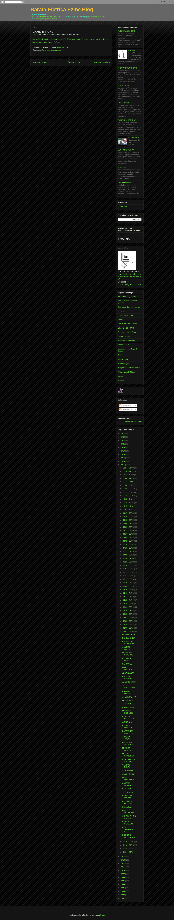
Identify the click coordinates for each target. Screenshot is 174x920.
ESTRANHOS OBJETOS (127, 732)
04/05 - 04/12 (128, 600)
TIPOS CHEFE (128, 704)
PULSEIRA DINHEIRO (127, 31)
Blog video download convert (129, 307)
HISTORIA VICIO (126, 659)
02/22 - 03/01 (128, 621)
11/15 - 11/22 (128, 489)
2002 (123, 898)
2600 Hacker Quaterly (127, 297)
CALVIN (131, 51)
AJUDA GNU (127, 722)
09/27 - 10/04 (128, 513)
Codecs (121, 311)
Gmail (120, 319)
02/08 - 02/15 (128, 628)
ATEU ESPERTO (129, 697)
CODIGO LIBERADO (127, 726)
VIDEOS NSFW (125, 183)
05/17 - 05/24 (128, 579)
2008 (123, 877)
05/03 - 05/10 (128, 586)
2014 (123, 856)
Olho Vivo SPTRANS (126, 328)
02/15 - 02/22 (128, 624)
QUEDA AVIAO (128, 700)
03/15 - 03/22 (128, 611)
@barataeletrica (50, 19)
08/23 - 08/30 (128, 530)
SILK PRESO (127, 770)
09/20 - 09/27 (128, 517)
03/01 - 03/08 (128, 617)
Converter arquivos (125, 315)
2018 (123, 454)
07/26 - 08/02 (128, 544)
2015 (123, 465)
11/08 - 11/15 (128, 492)
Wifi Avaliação (123, 363)
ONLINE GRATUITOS (128, 755)
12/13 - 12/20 (128, 475)
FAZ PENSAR (133, 137)
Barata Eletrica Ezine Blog (61, 9)
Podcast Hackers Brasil (127, 332)
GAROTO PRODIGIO (127, 668)
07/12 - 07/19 (128, 551)
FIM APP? (122, 167)
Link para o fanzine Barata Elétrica (44, 17)
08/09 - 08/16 (128, 537)
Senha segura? (124, 345)
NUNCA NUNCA (128, 638)
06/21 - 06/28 (128, 562)
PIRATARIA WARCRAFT (127, 68)
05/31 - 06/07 (128, 572)
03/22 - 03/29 (128, 607)
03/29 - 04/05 (128, 604)
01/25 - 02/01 (128, 842)
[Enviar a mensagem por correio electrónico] (67, 47)
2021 (123, 444)
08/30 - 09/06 (128, 527)
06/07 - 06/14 (128, 569)
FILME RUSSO (128, 789)
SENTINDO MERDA (126, 150)
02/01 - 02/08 (128, 631)
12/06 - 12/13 (128, 478)
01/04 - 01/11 (128, 852)
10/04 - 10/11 (128, 510)
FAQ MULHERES (128, 811)
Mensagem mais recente (43, 62)
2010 (123, 870)
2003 (123, 895)
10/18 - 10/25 (128, 503)
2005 (123, 888)
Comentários (126, 409)
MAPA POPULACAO (128, 779)
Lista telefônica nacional (127, 324)
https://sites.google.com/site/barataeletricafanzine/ (129, 276)
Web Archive (123, 359)
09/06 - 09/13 (128, 523)
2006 (123, 884)
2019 (123, 451)
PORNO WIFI (123, 85)
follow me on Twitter (133, 422)
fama (44, 50)
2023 (123, 437)
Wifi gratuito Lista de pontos (129, 368)
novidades (57, 50)
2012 (123, 863)
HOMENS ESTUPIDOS (128, 717)
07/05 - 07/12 (128, 555)
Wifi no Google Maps (126, 372)
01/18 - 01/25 (128, 845)
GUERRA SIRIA (125, 103)
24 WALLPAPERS (129, 687)
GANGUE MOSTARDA (127, 120)
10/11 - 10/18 (128, 506)
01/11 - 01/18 (128, 849)
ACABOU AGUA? (126, 738)
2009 (123, 874)
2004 (123, 891)
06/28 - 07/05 (128, 558)
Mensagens (126, 405)
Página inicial (74, 62)
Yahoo (120, 376)
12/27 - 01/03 (128, 468)
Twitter (120, 355)
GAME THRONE (129, 682)
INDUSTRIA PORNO (127, 797)
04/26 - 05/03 (128, 590)
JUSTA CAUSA (128, 673)
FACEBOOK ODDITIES (127, 743)
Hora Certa (122, 206)
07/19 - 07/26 (128, 548)
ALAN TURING (128, 774)
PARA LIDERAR (128, 634)
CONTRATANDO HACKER (129, 817)
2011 (123, 867)
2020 (123, 447)
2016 (123, 461)
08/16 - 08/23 (128, 534)
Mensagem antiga (101, 62)
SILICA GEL (127, 664)
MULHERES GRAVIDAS (127, 654)
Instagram (40, 19)
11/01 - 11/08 (128, 496)
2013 (123, 860)
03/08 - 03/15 (128, 614)
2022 (123, 440)
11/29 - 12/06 (128, 482)
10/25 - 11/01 (128, 499)
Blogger (103, 915)
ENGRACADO (128, 707)
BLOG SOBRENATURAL (128, 829)
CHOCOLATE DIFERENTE (128, 642)
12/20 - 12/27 (128, 471)
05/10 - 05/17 (128, 583)
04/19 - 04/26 (128, 593)
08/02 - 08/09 (128, 541)
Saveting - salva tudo (126, 340)
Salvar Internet (124, 336)
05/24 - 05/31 (128, 576)
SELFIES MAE (128, 792)
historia (49, 50)
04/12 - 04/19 (128, 597)
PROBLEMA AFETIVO (127, 802)
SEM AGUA (126, 807)
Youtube (121, 380)
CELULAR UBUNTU (127, 677)
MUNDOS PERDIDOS (127, 749)
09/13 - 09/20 (128, 520)
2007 (123, 881)
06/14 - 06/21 (128, 565)
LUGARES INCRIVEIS (127, 712)
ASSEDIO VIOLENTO (127, 784)
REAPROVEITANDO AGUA (128, 760)
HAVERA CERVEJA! (127, 823)
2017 (123, 458)
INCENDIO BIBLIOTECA (128, 836)
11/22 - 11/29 (128, 485)
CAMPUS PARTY (126, 648)
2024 (123, 433)
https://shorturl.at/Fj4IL (96, 17)
